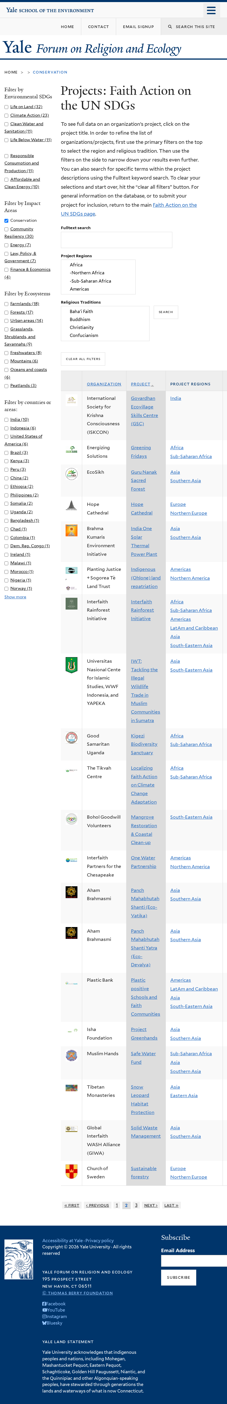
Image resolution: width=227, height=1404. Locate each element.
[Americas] (98, 289)
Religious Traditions (81, 302)
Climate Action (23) (29, 115)
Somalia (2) (21, 503)
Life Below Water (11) (31, 139)
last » (171, 1205)
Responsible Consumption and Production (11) (21, 163)
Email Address (178, 1250)
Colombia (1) (22, 537)
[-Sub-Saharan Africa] (98, 281)
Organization (104, 384)
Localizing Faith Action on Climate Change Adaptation (144, 785)
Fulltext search (76, 227)
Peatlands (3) (23, 385)
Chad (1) (18, 529)
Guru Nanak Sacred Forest (144, 480)
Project (140, 384)
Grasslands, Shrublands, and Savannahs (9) (19, 336)
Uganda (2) (21, 511)
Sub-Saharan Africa (191, 456)
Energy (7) (20, 244)
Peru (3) (18, 469)
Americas (180, 569)
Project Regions (76, 255)
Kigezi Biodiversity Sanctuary (144, 744)
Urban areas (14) (26, 320)
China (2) (19, 477)
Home (11, 72)
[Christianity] (105, 327)
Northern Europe (188, 513)
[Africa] (98, 265)
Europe (178, 504)
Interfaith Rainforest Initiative (142, 610)
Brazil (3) (19, 452)
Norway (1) (21, 588)
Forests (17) (21, 312)
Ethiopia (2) (21, 486)
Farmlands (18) (24, 303)
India (175, 398)
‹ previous (97, 1205)
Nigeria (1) (20, 580)
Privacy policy (99, 1240)
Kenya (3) (19, 460)
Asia (175, 472)
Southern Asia (185, 480)
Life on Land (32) (26, 106)
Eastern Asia (184, 1095)
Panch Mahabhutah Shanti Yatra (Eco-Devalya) (145, 948)
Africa (177, 447)
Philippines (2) (24, 495)
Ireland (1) (20, 554)
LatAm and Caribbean (194, 628)
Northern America (190, 578)
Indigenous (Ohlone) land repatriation (146, 577)
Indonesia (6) (23, 428)
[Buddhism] (105, 319)
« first (72, 1205)
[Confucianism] (105, 336)
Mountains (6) (24, 361)
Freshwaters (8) (26, 352)
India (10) (19, 419)
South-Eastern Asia (191, 645)
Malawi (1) (20, 563)
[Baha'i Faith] (105, 311)
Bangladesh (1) (24, 520)
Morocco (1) (22, 571)
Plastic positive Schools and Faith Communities (145, 997)
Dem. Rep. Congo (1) (30, 545)
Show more (15, 596)
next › (151, 1205)
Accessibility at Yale (62, 1240)
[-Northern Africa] (98, 273)
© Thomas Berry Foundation (77, 1293)
